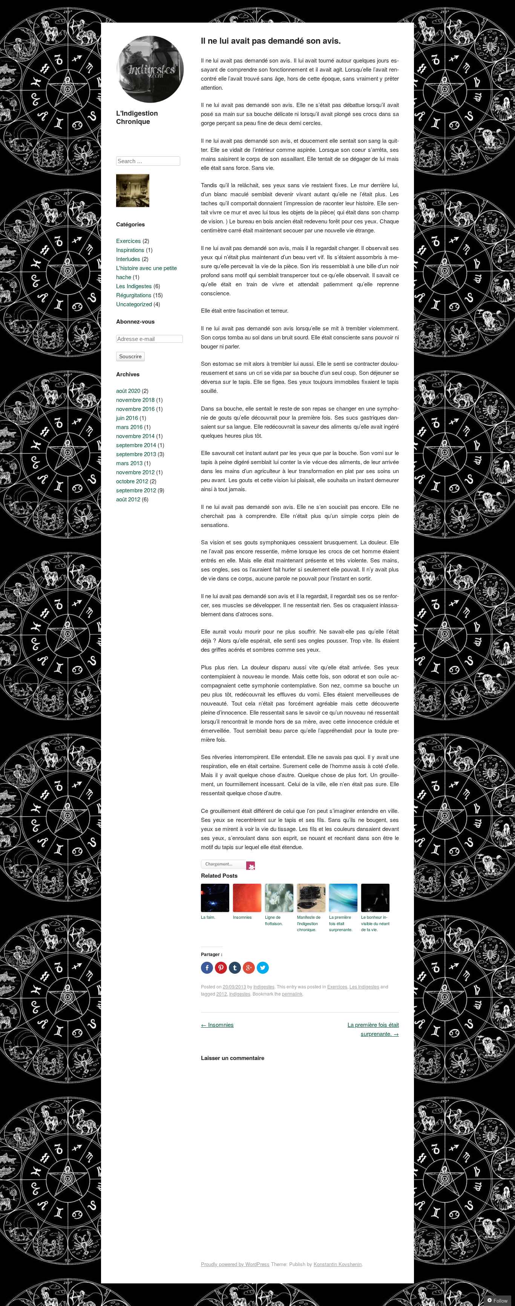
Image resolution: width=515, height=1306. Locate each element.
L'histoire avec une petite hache (146, 272)
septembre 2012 (136, 490)
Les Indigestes (364, 986)
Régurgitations (134, 295)
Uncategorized (134, 304)
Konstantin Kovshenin (338, 1264)
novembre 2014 (135, 436)
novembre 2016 (135, 408)
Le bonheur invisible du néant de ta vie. (375, 923)
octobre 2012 (132, 481)
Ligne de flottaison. (274, 920)
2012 (221, 993)
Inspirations (130, 250)
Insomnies (242, 917)
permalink (292, 993)
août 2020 (128, 390)
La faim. (208, 917)
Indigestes (263, 986)
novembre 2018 (135, 399)
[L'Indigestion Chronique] (150, 104)
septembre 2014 (136, 445)
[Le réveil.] (132, 191)
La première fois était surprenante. (341, 923)
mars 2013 (129, 463)
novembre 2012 (135, 472)
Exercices (337, 986)
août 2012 (128, 499)
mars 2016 (129, 427)
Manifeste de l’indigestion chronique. (308, 923)
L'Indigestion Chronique (137, 117)
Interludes (128, 259)
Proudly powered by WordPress (235, 1264)
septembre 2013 (136, 454)
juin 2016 (127, 418)
